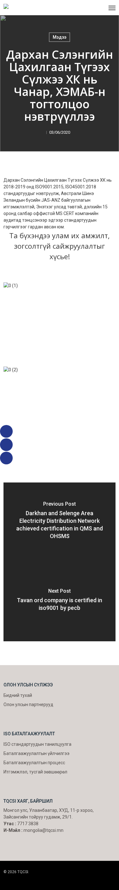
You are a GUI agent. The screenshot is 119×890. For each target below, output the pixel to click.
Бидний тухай (17, 695)
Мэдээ (59, 37)
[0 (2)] (59, 404)
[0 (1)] (59, 319)
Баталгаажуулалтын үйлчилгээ (36, 753)
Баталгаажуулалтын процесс (34, 762)
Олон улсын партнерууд (28, 704)
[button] (112, 7)
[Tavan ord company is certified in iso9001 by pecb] (59, 601)
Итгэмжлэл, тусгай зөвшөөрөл (35, 771)
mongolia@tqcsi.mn (43, 830)
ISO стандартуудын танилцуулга (37, 744)
